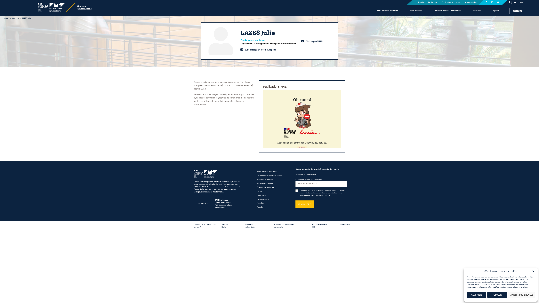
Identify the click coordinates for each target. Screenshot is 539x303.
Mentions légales (225, 226)
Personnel (15, 18)
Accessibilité (345, 224)
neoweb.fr (197, 227)
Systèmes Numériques (265, 183)
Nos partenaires (471, 2)
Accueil (6, 18)
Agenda (496, 11)
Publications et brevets (451, 2)
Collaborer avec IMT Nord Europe (447, 11)
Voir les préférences (521, 295)
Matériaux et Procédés (265, 179)
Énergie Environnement (265, 187)
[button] (533, 271)
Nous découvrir (416, 11)
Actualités (477, 11)
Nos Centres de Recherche (387, 11)
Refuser (497, 295)
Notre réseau (261, 195)
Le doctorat (432, 2)
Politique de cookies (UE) (319, 226)
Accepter (476, 295)
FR (515, 3)
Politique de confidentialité (250, 226)
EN (521, 3)
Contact (517, 11)
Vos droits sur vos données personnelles (284, 226)
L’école (421, 2)
